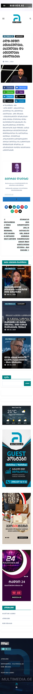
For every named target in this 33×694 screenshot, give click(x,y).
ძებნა (6, 377)
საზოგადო (19, 36)
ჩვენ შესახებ (7, 623)
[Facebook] (16, 199)
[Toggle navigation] (3, 18)
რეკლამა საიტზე (8, 613)
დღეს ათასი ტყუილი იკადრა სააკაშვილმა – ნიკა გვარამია (15, 360)
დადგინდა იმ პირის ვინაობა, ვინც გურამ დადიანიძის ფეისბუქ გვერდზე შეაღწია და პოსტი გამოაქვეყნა (15, 327)
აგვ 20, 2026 (11, 330)
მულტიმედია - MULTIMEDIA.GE (12, 664)
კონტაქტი (6, 618)
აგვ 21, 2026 (11, 294)
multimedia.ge (9, 194)
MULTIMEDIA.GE (8, 36)
